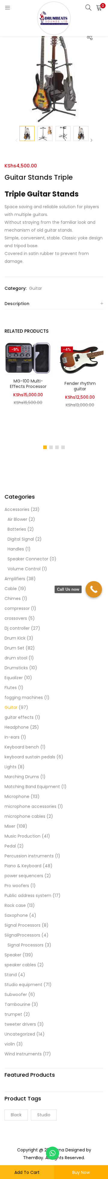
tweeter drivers (20, 1024)
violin (9, 1044)
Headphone (16, 727)
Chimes (12, 599)
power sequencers (23, 876)
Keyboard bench (21, 747)
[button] (99, 7)
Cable (10, 589)
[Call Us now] (94, 589)
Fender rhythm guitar (80, 386)
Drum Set (14, 648)
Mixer (9, 826)
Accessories (16, 509)
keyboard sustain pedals (29, 757)
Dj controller (17, 628)
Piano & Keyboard (22, 866)
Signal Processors (22, 925)
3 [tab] (57, 447)
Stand (10, 975)
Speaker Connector (28, 559)
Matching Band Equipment (32, 787)
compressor (17, 608)
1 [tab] (45, 447)
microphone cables (24, 816)
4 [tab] (63, 447)
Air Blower (17, 519)
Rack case (15, 905)
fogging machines (23, 697)
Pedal (10, 846)
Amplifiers (14, 579)
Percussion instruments (29, 856)
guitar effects (19, 717)
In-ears (12, 737)
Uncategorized (19, 1034)
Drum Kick (15, 638)
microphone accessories (30, 806)
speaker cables (20, 965)
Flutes (10, 688)
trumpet (13, 1014)
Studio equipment (23, 985)
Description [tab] (16, 304)
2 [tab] (51, 447)
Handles (16, 549)
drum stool (15, 658)
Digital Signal (21, 539)
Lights (10, 767)
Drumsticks (16, 668)
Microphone (16, 797)
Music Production (22, 836)
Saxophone (16, 915)
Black (16, 1115)
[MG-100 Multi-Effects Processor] (28, 358)
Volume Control (24, 569)
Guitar (35, 288)
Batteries (17, 529)
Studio (43, 1115)
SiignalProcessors (22, 935)
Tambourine (17, 1004)
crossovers (15, 618)
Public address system (27, 895)
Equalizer (13, 678)
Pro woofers (16, 886)
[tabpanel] (28, 391)
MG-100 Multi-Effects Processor (28, 383)
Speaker (12, 955)
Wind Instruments (23, 1054)
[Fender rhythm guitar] (80, 359)
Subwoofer (15, 995)
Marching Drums (21, 777)
